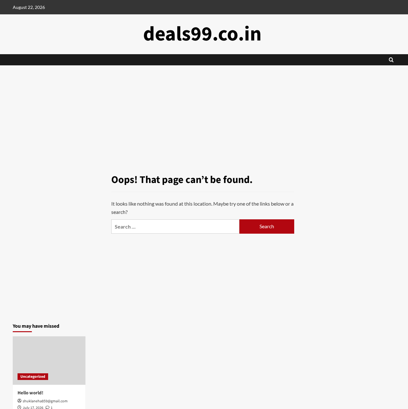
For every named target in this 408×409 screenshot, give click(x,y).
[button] (391, 59)
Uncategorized (32, 376)
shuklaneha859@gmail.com (45, 401)
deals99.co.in (202, 34)
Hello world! (30, 393)
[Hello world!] (49, 360)
